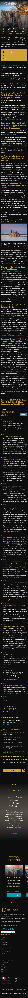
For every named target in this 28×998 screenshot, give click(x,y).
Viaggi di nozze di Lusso (7, 960)
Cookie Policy (12, 932)
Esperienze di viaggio (6, 947)
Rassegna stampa (5, 944)
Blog (2, 971)
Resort (2, 964)
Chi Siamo (3, 940)
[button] (11, 902)
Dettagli (23, 414)
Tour (2, 969)
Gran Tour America (13, 877)
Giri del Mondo (5, 962)
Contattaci (13, 770)
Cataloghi (3, 967)
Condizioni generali (6, 951)
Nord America (16, 65)
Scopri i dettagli (14, 895)
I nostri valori (4, 942)
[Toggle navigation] (25, 3)
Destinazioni (8, 65)
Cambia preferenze (5, 934)
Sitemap (3, 953)
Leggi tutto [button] (18, 828)
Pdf (5, 58)
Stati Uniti (24, 65)
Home (2, 65)
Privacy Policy (4, 932)
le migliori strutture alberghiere (15, 145)
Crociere (3, 949)
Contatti (3, 938)
